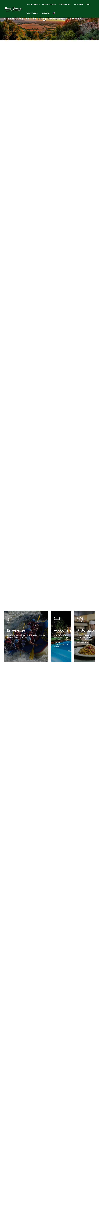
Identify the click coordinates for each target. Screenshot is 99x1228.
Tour (88, 4)
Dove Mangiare (64, 4)
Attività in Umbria (15, 658)
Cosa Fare (78, 4)
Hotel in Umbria (61, 658)
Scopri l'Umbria (32, 4)
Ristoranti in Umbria (85, 658)
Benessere (45, 13)
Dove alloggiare (48, 4)
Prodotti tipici (32, 13)
